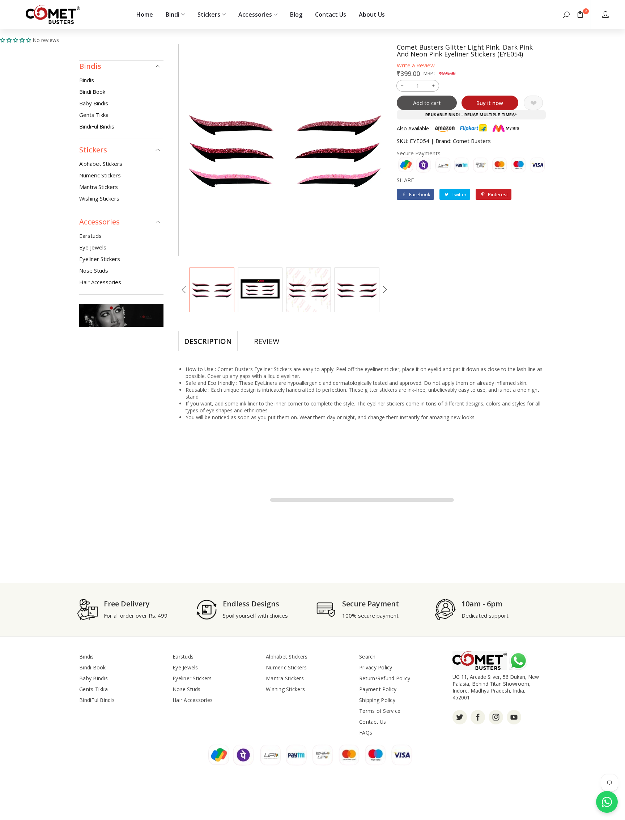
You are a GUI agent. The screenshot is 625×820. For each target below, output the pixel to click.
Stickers (208, 14)
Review (266, 341)
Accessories (255, 14)
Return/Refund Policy (384, 678)
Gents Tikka (94, 114)
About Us (372, 14)
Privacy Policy (375, 667)
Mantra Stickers (98, 186)
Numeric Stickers (100, 175)
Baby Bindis (93, 103)
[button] (566, 14)
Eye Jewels (92, 247)
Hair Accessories (100, 282)
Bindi (172, 14)
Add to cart (427, 102)
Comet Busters (472, 140)
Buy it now (489, 102)
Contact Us (330, 14)
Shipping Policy (377, 700)
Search (367, 656)
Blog (296, 14)
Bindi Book (92, 91)
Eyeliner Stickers (99, 258)
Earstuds (90, 235)
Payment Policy (378, 689)
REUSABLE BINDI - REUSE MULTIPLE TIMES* (471, 114)
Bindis (86, 80)
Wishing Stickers (99, 198)
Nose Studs (93, 270)
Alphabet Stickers (100, 163)
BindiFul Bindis (96, 126)
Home (144, 14)
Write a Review (416, 65)
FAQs (365, 732)
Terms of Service (379, 710)
